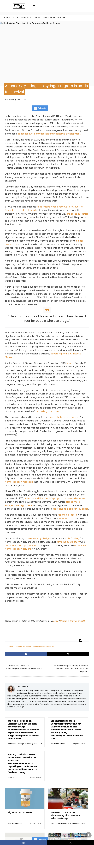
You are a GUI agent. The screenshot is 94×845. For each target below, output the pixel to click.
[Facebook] (7, 628)
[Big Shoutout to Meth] (24, 798)
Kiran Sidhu (12, 777)
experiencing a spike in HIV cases (70, 508)
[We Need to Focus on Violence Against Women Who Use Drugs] (68, 798)
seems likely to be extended (64, 417)
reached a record (67, 514)
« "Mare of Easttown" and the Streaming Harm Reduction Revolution (24, 667)
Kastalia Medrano (58, 743)
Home (6, 18)
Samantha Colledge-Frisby (19, 743)
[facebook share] (23, 842)
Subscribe (42, 108)
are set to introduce (77, 213)
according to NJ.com (47, 411)
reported (63, 518)
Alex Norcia (9, 99)
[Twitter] (12, 628)
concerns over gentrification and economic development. (49, 133)
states (70, 363)
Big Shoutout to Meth (63, 720)
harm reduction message (19, 481)
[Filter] (19, 6)
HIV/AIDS (14, 18)
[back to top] (88, 835)
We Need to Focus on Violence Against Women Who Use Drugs (22, 723)
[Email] (17, 628)
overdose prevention (30, 18)
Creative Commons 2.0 (72, 620)
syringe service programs (55, 18)
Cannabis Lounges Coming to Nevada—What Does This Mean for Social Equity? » (70, 668)
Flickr (56, 620)
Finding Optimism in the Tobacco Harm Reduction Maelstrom (22, 757)
